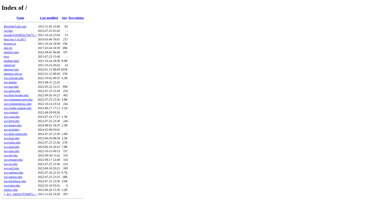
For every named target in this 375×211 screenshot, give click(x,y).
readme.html (11, 61)
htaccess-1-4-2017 (15, 39)
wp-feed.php (11, 121)
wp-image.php (12, 125)
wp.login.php (12, 185)
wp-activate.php (13, 78)
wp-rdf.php (11, 155)
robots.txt (9, 65)
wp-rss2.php (11, 168)
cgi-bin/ (8, 30)
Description (76, 18)
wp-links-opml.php (15, 134)
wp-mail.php (11, 146)
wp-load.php (11, 138)
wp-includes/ (12, 129)
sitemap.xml (11, 69)
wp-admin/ (10, 82)
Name (20, 18)
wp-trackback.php (15, 181)
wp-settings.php (13, 172)
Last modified (49, 18)
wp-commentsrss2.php (17, 104)
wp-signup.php (13, 177)
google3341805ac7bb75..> (20, 35)
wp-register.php (13, 159)
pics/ (6, 56)
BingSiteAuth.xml (15, 26)
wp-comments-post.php (18, 99)
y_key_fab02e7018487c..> (20, 194)
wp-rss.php (10, 164)
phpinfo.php (11, 52)
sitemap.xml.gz (13, 73)
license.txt (10, 43)
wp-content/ (11, 112)
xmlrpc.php (11, 189)
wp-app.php (11, 86)
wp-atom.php (12, 91)
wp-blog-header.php (16, 95)
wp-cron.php (12, 116)
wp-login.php (12, 142)
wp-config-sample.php (17, 108)
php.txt (8, 48)
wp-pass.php (11, 151)
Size (64, 18)
